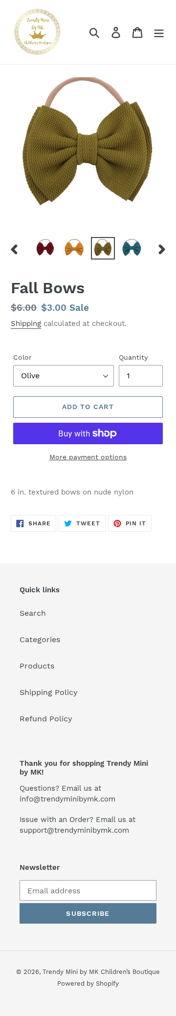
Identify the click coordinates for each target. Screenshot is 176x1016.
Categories (40, 639)
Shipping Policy (49, 692)
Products (37, 665)
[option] (45, 248)
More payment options (88, 457)
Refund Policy (46, 718)
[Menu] (159, 32)
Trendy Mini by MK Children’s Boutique (101, 971)
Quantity (133, 357)
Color (22, 357)
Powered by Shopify (88, 983)
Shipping (26, 323)
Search (33, 613)
